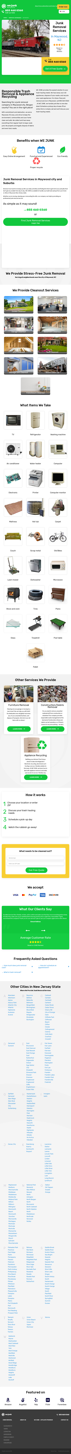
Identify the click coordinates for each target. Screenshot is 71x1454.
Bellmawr (30, 1003)
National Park (31, 1185)
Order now (63, 7)
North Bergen (31, 1199)
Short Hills (48, 1269)
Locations (43, 6)
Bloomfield (30, 1010)
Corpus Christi (9, 1437)
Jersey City (12, 1144)
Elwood (28, 1075)
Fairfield (47, 1048)
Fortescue (48, 1070)
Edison (28, 1063)
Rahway (29, 1247)
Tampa (6, 1429)
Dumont (11, 1046)
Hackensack (31, 1094)
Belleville (30, 1000)
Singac (47, 1274)
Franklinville (49, 1080)
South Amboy (49, 1276)
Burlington (30, 1019)
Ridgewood (30, 1262)
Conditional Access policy (63, 1451)
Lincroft (47, 1156)
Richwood (30, 1255)
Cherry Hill (48, 1010)
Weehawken (13, 1341)
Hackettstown (31, 1096)
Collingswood (49, 1029)
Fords (47, 1065)
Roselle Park (31, 1276)
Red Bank (30, 1250)
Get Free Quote (36, 870)
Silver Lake (48, 1272)
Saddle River (49, 1250)
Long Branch (49, 1178)
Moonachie (12, 1231)
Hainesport (30, 1106)
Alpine (10, 1000)
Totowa (10, 1327)
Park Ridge (11, 1252)
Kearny (28, 1146)
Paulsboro (11, 1264)
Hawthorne (30, 1125)
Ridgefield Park (32, 1259)
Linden (47, 1159)
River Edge (30, 1264)
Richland (30, 1252)
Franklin (47, 1072)
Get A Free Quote (53, 68)
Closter (47, 1027)
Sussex (47, 1303)
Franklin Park (49, 1077)
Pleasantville (12, 1291)
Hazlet (29, 1128)
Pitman (10, 1281)
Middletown (13, 1194)
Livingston (48, 1173)
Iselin (45, 1096)
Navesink (30, 1187)
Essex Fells (30, 1089)
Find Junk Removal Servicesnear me (35, 221)
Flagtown (48, 1058)
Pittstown (11, 1284)
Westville (12, 1355)
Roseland (30, 1272)
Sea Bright (48, 1255)
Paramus (11, 1250)
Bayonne (30, 995)
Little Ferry (48, 1166)
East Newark (30, 1050)
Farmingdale (49, 1055)
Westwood (12, 1358)
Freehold (48, 1082)
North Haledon (32, 1209)
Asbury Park (12, 1003)
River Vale (30, 1267)
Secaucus (48, 1264)
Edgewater (30, 1060)
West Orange (13, 1351)
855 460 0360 (14, 11)
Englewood (30, 1080)
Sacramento (8, 1426)
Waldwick (12, 1336)
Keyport (29, 1151)
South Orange (50, 1284)
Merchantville (13, 1190)
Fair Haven (48, 1043)
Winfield (11, 1360)
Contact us (54, 6)
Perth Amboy (12, 1269)
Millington (12, 1207)
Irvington (47, 1094)
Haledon (29, 1108)
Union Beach (31, 1320)
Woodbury (12, 1368)
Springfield (49, 1298)
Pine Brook (11, 1276)
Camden (48, 998)
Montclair (12, 1224)
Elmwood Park (31, 1072)
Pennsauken (12, 1267)
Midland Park (13, 1199)
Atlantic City (12, 1005)
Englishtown (30, 1087)
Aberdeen (11, 995)
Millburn (11, 1204)
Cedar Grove (49, 1007)
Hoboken (30, 1140)
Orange (47, 1192)
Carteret (48, 1003)
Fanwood (48, 1053)
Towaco (10, 1329)
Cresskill (48, 1039)
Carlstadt (48, 1000)
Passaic (10, 1259)
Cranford (48, 1036)
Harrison (30, 1115)
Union (29, 1317)
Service (48, 6)
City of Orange (50, 1012)
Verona (47, 1317)
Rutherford (30, 1281)
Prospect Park (13, 1313)
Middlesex (12, 1192)
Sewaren (48, 1267)
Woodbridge (13, 1365)
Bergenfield (31, 1005)
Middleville (12, 1197)
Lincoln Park (49, 1154)
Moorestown (13, 1233)
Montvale (12, 1226)
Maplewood (12, 1185)
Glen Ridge (12, 1098)
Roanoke (6, 1440)
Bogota (29, 1012)
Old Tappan (49, 1187)
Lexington (7, 1431)
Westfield (12, 1353)
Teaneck (10, 1317)
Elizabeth (29, 1070)
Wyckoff (11, 1380)
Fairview (48, 1050)
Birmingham (31, 1007)
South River (49, 1296)
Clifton (47, 1024)
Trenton (10, 1332)
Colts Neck (48, 1034)
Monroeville (12, 1219)
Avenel (10, 1015)
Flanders (48, 1060)
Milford (11, 1202)
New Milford (31, 1190)
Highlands (30, 1130)
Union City (30, 1322)
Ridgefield (30, 1257)
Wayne (11, 1338)
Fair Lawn (48, 1046)
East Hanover (31, 1048)
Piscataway (12, 1279)
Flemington (49, 1063)
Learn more (17, 729)
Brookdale (30, 1017)
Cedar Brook (49, 1005)
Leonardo (48, 1149)
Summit (47, 1301)
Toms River (11, 1324)
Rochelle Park (31, 1269)
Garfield (10, 1094)
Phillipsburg (12, 1272)
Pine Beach (12, 1274)
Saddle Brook (49, 1247)
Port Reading (12, 1310)
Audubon (11, 1012)
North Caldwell (32, 1207)
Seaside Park (49, 1262)
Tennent (10, 1322)
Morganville (13, 1236)
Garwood (11, 1096)
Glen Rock (11, 1101)
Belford (29, 998)
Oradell (47, 1190)
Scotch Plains (49, 1252)
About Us (37, 6)
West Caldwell (13, 1343)
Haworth (30, 1123)
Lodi (46, 1176)
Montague (12, 1221)
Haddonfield (31, 1103)
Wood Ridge (13, 1363)
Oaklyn (47, 1185)
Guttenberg (12, 1108)
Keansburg (30, 1144)
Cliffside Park (49, 1017)
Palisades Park (13, 1247)
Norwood (30, 1219)
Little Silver (49, 1168)
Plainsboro (11, 1289)
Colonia (47, 1032)
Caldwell (48, 995)
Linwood (48, 1161)
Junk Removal (7, 1420)
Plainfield (11, 1286)
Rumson (29, 1279)
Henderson (7, 1434)
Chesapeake (8, 1443)
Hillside (29, 1135)
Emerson (29, 1077)
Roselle (29, 1274)
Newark (29, 1192)
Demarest (11, 1043)
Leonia (47, 1151)
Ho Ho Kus (30, 1137)
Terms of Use (53, 1451)
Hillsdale (30, 1132)
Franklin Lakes (50, 1075)
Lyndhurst (48, 1180)
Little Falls (48, 1163)
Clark (47, 1015)
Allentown (11, 998)
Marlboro (12, 1187)
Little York (48, 1171)
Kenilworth (30, 1149)
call (35, 209)
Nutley (29, 1221)
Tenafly (10, 1320)
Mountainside (13, 1243)
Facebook (66, 1426)
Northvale (30, 1216)
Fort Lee (47, 1067)
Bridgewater (31, 1015)
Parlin (10, 1255)
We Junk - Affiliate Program (43, 1420)
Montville (12, 1228)
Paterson (11, 1262)
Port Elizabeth (13, 1303)
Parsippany (12, 1257)
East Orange (30, 1053)
